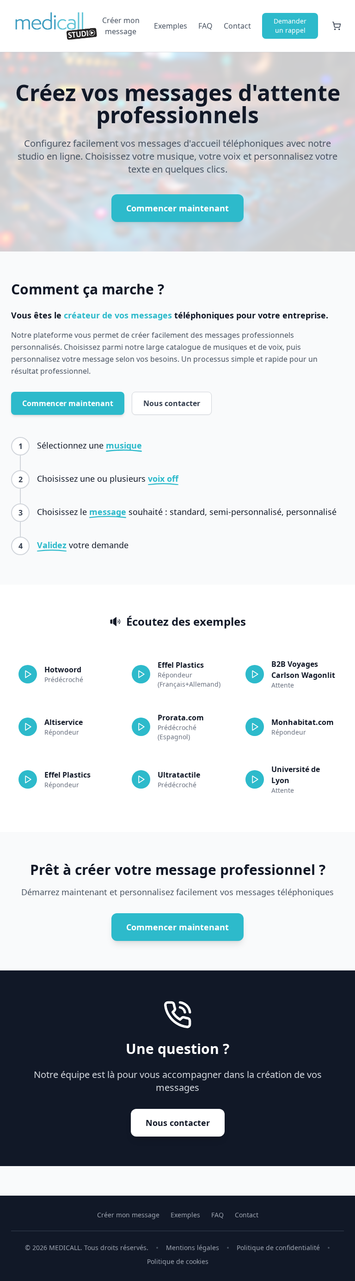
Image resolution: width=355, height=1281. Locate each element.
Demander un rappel (290, 26)
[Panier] (336, 25)
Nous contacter (171, 403)
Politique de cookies (177, 1261)
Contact (237, 26)
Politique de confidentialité (278, 1247)
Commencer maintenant (177, 208)
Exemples (170, 26)
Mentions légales (192, 1247)
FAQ (205, 26)
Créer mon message (121, 25)
